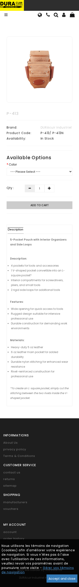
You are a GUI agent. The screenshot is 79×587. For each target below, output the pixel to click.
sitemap (10, 486)
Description (15, 229)
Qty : (10, 188)
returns (9, 479)
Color (13, 164)
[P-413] (39, 69)
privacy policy (14, 449)
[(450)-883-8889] (48, 15)
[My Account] (64, 15)
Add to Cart (40, 205)
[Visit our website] (40, 15)
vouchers (10, 509)
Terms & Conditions (19, 456)
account (10, 532)
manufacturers (15, 502)
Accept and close (61, 578)
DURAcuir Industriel (56, 127)
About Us (10, 443)
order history (13, 539)
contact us (11, 472)
